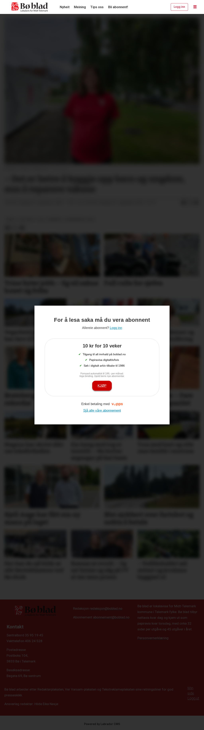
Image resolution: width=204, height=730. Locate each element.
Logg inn (179, 6)
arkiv (10, 219)
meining (55, 219)
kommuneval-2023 (80, 219)
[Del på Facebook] (183, 203)
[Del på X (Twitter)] (190, 203)
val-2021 (26, 219)
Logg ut (193, 698)
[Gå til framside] (29, 7)
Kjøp (102, 386)
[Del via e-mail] (196, 203)
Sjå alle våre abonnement (102, 410)
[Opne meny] (195, 7)
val (41, 219)
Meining (80, 7)
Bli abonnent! (118, 7)
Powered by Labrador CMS (102, 724)
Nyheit (65, 7)
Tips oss (97, 7)
